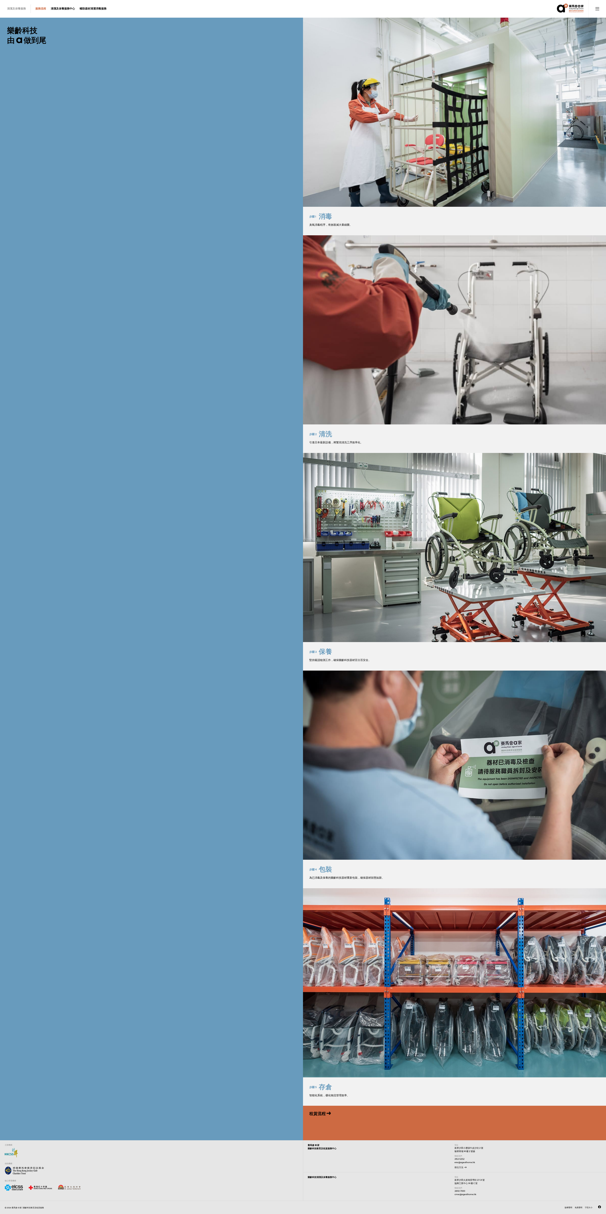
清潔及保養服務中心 (63, 8)
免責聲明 (578, 1207)
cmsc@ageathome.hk (465, 1194)
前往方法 (458, 1167)
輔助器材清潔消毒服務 (93, 8)
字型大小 (588, 1207)
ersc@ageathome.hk (464, 1162)
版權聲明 (568, 1207)
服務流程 (40, 8)
